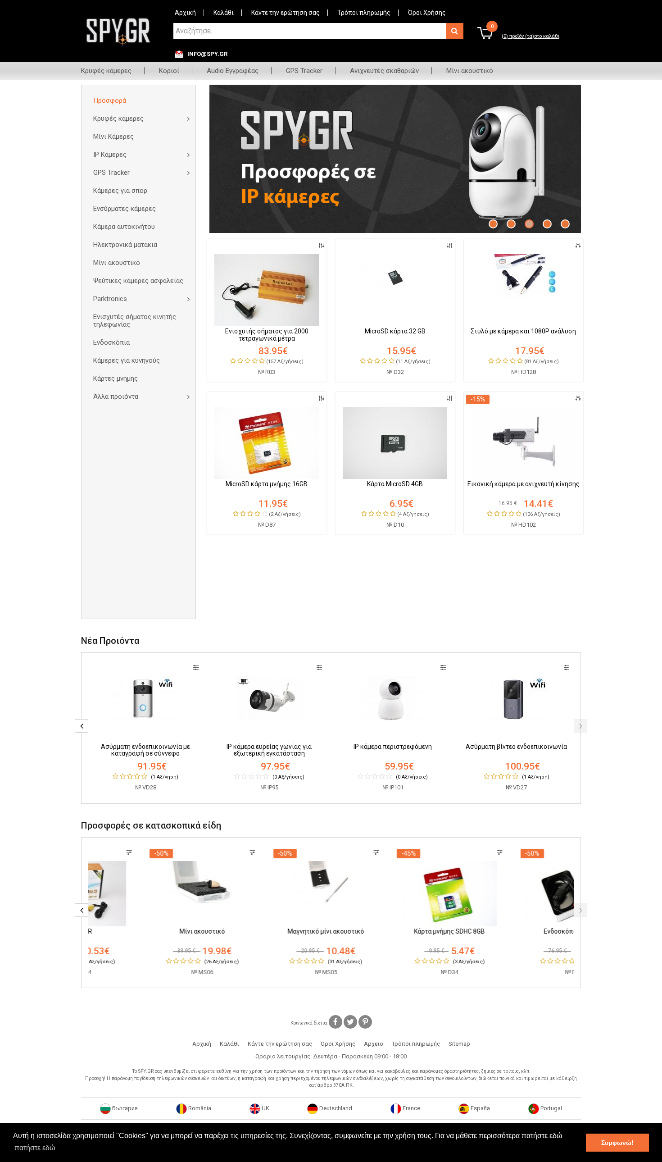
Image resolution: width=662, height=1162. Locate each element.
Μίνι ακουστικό (469, 71)
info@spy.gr (207, 54)
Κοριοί (169, 71)
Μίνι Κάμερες (113, 136)
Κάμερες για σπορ (120, 191)
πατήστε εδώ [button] (34, 1148)
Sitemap (459, 1043)
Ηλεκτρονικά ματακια (125, 245)
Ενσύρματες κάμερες (124, 209)
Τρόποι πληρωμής (363, 12)
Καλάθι (223, 12)
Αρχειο (373, 1043)
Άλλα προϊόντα (115, 396)
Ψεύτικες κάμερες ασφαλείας (138, 281)
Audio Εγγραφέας (232, 71)
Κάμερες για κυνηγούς (126, 360)
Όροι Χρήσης (427, 12)
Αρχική (185, 12)
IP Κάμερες (110, 154)
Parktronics (110, 299)
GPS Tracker (304, 71)
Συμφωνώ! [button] (617, 1142)
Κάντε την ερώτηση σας (285, 12)
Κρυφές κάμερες (106, 71)
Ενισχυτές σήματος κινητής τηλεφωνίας (134, 320)
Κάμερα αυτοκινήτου (124, 227)
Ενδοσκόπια (111, 342)
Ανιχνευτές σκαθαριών (384, 71)
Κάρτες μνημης (115, 378)
